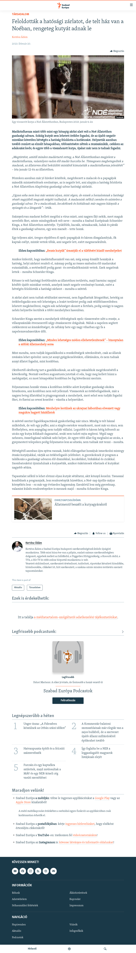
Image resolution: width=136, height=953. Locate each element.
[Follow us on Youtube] (15, 871)
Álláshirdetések (78, 892)
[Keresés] (105, 949)
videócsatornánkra (85, 835)
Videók (73, 924)
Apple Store (23, 802)
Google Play (102, 798)
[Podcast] (46, 871)
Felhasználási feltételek (25, 905)
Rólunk (16, 892)
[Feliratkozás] (53, 871)
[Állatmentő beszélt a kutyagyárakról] (33, 509)
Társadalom (20, 14)
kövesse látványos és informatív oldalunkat (86, 842)
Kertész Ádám (20, 37)
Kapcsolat (74, 899)
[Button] (117, 51)
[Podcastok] (69, 949)
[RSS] (38, 871)
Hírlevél (32, 949)
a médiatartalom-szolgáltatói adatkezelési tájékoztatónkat (75, 617)
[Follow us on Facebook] (23, 871)
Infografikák (76, 931)
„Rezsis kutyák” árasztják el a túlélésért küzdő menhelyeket (84, 250)
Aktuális (16, 931)
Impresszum (76, 905)
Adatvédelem (19, 899)
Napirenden (19, 924)
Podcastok (17, 937)
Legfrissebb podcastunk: (34, 632)
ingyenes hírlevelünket (80, 824)
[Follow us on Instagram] (30, 871)
